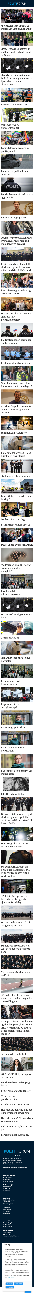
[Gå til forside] (17, 4)
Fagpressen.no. (11, 1277)
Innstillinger (28, 1291)
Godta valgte (19, 1283)
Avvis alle (9, 1283)
